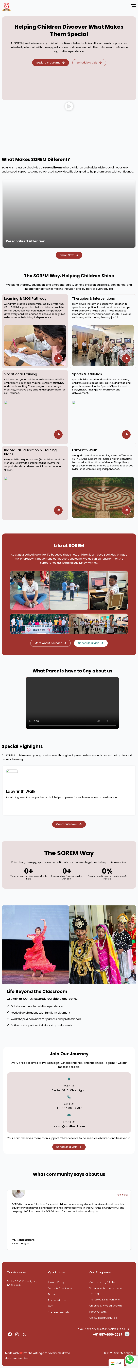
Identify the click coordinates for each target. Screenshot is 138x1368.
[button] (69, 107)
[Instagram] (17, 1334)
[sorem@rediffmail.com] (69, 1115)
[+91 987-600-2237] (69, 1097)
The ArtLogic (35, 1353)
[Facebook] (10, 1334)
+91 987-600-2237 (69, 1108)
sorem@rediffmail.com (69, 1126)
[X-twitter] (24, 1334)
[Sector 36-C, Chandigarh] (69, 1079)
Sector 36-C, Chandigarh (69, 1090)
